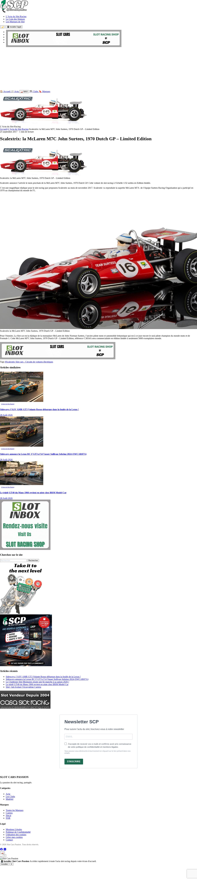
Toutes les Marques (14, 810)
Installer (4, 864)
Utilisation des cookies (16, 834)
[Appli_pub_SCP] (26, 665)
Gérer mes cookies (14, 837)
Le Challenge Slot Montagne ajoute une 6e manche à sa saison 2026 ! (37, 682)
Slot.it (8, 815)
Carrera (9, 813)
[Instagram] (4, 850)
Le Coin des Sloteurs (15, 19)
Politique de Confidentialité (18, 832)
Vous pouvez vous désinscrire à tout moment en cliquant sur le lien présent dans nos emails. (97, 752)
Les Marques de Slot (15, 21)
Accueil (3, 129)
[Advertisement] (98, 69)
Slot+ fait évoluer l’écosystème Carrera (23, 687)
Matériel (9, 799)
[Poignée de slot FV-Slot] (26, 613)
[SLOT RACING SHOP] (63, 46)
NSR (8, 818)
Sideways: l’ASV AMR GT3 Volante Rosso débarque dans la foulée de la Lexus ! (43, 676)
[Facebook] (1, 850)
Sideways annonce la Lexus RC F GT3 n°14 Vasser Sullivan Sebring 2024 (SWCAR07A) (47, 679)
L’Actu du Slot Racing (16, 16)
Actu (8, 794)
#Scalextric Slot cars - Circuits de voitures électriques (29, 362)
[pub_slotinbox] (25, 549)
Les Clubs (10, 796)
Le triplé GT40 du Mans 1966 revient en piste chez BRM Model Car (37, 684)
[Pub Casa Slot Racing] (25, 708)
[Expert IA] (1, 856)
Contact (9, 840)
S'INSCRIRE (73, 761)
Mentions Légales (14, 829)
